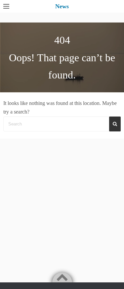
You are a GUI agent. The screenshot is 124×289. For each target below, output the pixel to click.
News (62, 6)
